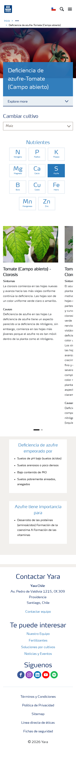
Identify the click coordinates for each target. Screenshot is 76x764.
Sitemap (38, 714)
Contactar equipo (38, 611)
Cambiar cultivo (20, 116)
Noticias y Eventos (38, 654)
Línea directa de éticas (38, 723)
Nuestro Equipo (38, 634)
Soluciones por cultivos (38, 647)
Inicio (7, 21)
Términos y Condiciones (38, 697)
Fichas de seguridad (38, 731)
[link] (17, 154)
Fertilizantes (38, 640)
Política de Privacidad (38, 705)
